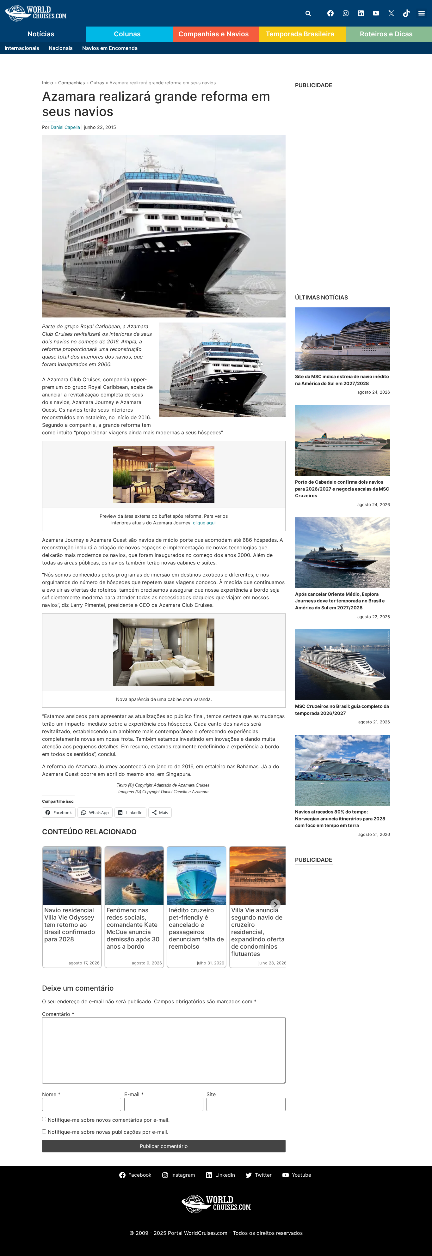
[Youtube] (376, 13)
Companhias (71, 82)
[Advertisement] (342, 190)
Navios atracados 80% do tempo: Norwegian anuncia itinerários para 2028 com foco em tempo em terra (340, 818)
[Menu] (421, 13)
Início (47, 82)
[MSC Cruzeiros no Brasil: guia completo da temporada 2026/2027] (342, 664)
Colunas (127, 34)
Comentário (58, 1014)
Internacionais (22, 48)
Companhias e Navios (213, 34)
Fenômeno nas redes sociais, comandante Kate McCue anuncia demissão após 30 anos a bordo (133, 928)
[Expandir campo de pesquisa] (308, 13)
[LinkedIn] (361, 13)
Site (211, 1094)
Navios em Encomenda (110, 48)
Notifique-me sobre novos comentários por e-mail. (109, 1119)
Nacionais (61, 48)
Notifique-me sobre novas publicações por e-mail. (108, 1131)
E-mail (134, 1094)
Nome (51, 1094)
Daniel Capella (66, 127)
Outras (97, 82)
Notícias (41, 34)
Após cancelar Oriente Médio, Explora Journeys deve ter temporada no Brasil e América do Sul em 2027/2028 (340, 600)
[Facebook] (330, 13)
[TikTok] (406, 13)
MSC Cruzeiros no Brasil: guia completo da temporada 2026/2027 (342, 709)
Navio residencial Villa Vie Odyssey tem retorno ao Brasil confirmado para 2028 (69, 924)
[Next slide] (275, 904)
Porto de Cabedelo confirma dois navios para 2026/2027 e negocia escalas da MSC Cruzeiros (342, 488)
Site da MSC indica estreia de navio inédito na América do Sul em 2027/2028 (342, 380)
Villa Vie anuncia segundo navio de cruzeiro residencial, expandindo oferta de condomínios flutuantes (258, 931)
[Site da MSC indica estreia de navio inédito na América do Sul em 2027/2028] (342, 339)
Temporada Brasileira (300, 34)
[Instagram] (345, 13)
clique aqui (204, 522)
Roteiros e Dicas (386, 34)
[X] (391, 13)
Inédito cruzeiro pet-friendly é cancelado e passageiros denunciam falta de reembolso (196, 928)
